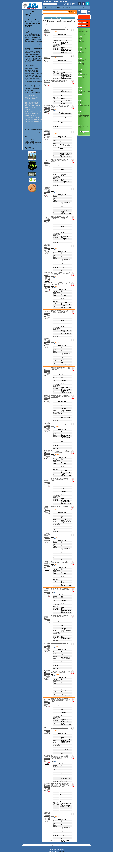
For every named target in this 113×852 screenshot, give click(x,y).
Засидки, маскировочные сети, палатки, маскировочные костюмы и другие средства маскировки (32, 71)
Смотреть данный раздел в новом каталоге (59, 18)
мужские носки (57, 850)
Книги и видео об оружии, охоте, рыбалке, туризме (33, 144)
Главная (47, 845)
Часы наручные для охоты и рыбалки (31, 42)
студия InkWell (61, 851)
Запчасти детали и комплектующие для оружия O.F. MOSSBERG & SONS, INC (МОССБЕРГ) (33, 117)
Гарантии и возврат (58, 7)
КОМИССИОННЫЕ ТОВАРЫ (29, 148)
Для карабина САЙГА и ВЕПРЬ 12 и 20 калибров (51, 23)
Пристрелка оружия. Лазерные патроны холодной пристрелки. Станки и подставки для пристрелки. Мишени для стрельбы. (33, 76)
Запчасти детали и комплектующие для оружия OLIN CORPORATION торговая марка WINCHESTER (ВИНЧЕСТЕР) (33, 115)
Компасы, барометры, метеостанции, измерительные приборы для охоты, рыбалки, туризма (32, 136)
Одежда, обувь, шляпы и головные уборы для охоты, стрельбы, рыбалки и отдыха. (32, 38)
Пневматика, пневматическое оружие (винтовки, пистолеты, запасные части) (33, 57)
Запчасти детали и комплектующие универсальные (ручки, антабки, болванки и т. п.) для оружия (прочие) (33, 111)
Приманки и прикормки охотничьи (30, 84)
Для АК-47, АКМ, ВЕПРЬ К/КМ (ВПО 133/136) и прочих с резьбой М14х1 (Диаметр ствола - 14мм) (33, 97)
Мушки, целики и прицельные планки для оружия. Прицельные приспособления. (33, 143)
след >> (64, 26)
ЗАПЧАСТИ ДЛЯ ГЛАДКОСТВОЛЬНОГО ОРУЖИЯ (32, 102)
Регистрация (59, 845)
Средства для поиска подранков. (30, 141)
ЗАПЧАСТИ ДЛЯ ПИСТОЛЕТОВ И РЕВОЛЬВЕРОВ (32, 105)
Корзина (50, 845)
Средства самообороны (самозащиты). (31, 62)
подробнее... (47, 35)
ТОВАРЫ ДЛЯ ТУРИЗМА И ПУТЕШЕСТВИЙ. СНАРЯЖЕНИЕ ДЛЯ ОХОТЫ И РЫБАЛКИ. (32, 28)
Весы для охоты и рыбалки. (29, 90)
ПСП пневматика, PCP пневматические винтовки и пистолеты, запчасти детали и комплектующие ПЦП (33, 59)
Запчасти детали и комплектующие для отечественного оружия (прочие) (31, 107)
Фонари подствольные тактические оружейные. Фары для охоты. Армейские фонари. (32, 127)
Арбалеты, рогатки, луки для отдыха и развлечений (33, 41)
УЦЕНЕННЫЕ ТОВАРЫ (28, 147)
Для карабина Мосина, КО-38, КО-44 (30, 98)
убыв (64, 27)
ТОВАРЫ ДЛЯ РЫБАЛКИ (29, 26)
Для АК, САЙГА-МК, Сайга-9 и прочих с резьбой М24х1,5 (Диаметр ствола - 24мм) (32, 95)
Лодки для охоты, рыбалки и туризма (31, 137)
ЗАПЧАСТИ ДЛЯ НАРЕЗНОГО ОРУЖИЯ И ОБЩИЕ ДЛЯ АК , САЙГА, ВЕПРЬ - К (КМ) (33, 104)
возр (62, 27)
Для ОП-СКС (26, 101)
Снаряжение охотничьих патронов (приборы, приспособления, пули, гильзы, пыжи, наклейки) (32, 88)
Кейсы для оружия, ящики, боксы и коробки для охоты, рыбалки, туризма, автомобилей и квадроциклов (32, 45)
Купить (72, 31)
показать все (68, 26)
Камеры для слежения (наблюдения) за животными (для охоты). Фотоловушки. (33, 74)
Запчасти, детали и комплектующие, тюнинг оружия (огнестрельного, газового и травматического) (33, 92)
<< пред (50, 26)
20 (61, 26)
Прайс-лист (55, 845)
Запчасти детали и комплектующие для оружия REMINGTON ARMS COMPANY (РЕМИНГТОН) (32, 113)
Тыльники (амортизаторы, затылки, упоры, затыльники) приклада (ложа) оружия (31, 125)
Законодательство (66, 7)
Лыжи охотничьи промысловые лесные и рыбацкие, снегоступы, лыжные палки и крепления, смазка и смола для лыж (33, 82)
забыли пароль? (84, 13)
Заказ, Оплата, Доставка (48, 7)
